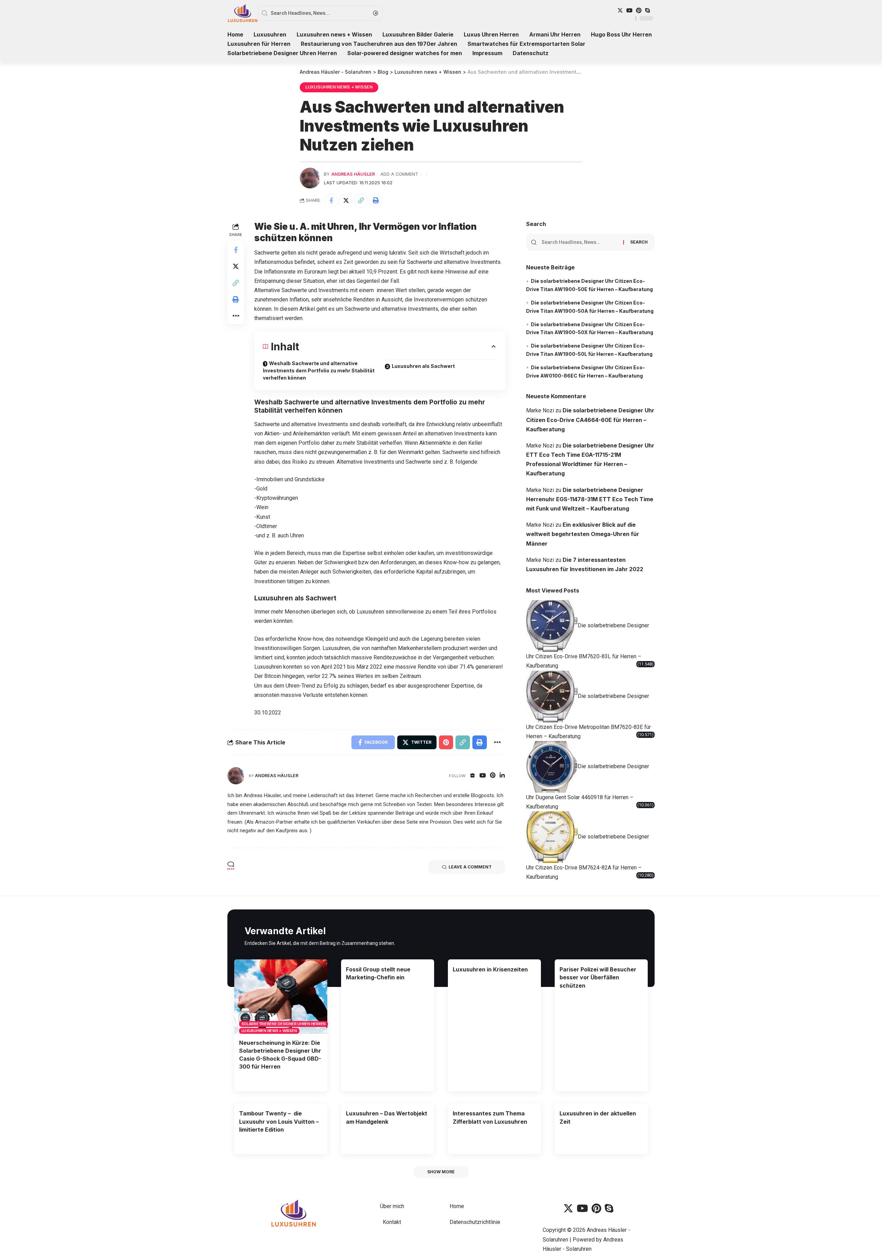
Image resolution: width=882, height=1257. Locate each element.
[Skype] (647, 10)
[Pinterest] (638, 10)
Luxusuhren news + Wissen (339, 87)
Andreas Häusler (353, 174)
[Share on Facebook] (331, 200)
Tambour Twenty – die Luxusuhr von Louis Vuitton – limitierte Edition (279, 1121)
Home (457, 1206)
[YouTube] (629, 10)
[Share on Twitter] (346, 200)
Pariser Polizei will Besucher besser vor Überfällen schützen (598, 977)
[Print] (375, 200)
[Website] (472, 776)
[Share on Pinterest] (446, 742)
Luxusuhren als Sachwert (423, 366)
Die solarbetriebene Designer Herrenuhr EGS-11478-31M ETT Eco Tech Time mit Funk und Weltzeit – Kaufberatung (589, 499)
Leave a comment (470, 866)
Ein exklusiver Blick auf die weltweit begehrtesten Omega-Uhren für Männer (582, 534)
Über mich (392, 1206)
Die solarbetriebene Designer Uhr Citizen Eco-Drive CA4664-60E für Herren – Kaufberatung (590, 419)
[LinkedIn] (502, 776)
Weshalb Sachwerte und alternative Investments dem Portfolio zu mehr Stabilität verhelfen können (319, 370)
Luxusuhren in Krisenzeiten (490, 969)
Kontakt (392, 1222)
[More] (235, 316)
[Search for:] (579, 242)
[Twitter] (620, 10)
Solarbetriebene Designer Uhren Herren (284, 1023)
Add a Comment (399, 174)
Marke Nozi (540, 410)
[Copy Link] (361, 200)
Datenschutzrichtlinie (475, 1222)
